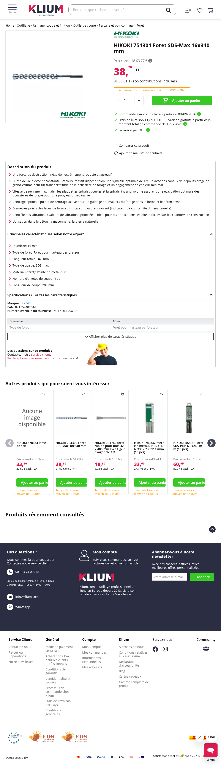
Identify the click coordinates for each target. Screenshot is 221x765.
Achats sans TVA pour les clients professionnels (57, 660)
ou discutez (53, 358)
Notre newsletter (21, 662)
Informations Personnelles (91, 660)
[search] (168, 10)
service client (40, 354)
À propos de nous (131, 647)
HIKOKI (26, 303)
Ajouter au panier (185, 101)
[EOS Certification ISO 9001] (41, 737)
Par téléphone (17, 358)
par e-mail (36, 358)
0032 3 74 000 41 (26, 572)
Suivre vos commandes (109, 560)
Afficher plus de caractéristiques (112, 336)
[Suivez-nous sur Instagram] (165, 650)
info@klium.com (27, 597)
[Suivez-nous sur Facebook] (155, 651)
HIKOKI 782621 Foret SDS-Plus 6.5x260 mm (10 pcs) (188, 446)
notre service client (36, 563)
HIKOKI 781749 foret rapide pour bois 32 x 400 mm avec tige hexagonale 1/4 (110, 447)
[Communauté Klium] (206, 648)
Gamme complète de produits (134, 684)
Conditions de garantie (56, 671)
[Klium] (46, 10)
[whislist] (200, 10)
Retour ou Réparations (17, 654)
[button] (211, 443)
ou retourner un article (122, 563)
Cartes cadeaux (130, 676)
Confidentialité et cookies (58, 681)
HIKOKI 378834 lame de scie (31, 444)
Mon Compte (91, 647)
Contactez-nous (20, 647)
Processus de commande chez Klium (57, 692)
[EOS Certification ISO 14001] (74, 737)
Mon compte (105, 551)
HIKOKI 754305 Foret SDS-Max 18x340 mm (71, 444)
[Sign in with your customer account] (188, 10)
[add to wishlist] (44, 394)
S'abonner (202, 577)
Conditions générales (53, 712)
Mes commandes (94, 652)
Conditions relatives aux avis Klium (133, 654)
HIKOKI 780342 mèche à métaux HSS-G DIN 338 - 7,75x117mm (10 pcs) (149, 447)
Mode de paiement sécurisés (59, 649)
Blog (122, 671)
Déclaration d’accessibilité (129, 664)
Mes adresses (92, 667)
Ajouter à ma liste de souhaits (140, 153)
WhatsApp (22, 607)
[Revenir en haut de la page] (212, 529)
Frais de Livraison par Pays (58, 703)
